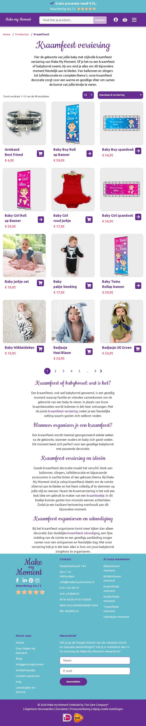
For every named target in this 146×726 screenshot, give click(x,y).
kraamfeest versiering (63, 411)
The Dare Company (95, 704)
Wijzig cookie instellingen (107, 709)
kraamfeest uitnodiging (83, 533)
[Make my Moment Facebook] (17, 580)
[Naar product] (89, 153)
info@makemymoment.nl (77, 582)
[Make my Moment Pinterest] (31, 580)
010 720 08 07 (69, 587)
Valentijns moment (116, 616)
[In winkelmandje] (40, 153)
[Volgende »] (101, 371)
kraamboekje (95, 495)
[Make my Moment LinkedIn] (25, 580)
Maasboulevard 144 (73, 566)
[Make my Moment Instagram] (37, 580)
